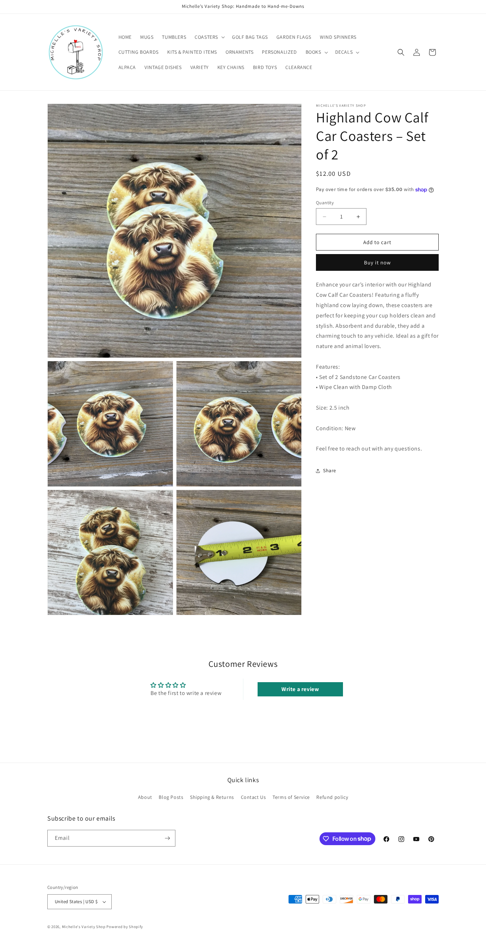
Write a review (300, 689)
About (145, 797)
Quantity (325, 203)
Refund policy (332, 797)
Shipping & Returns (212, 797)
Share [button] (329, 471)
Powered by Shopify (124, 926)
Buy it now (377, 262)
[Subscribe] (167, 838)
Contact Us (253, 797)
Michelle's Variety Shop (84, 926)
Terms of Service (291, 797)
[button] (209, 37)
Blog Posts (171, 797)
